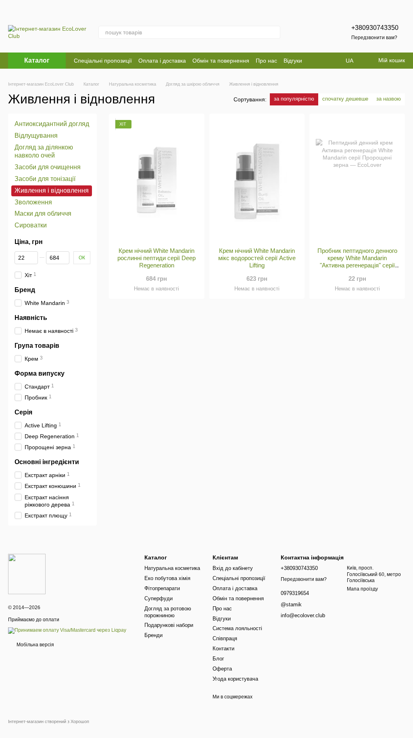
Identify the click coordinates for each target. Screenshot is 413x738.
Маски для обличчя (43, 213)
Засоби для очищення (48, 167)
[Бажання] (317, 32)
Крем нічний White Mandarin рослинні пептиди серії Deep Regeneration (156, 258)
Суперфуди (158, 598)
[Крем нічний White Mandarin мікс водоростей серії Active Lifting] (257, 180)
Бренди (153, 635)
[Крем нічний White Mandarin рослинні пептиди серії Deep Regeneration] (156, 180)
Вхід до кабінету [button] (233, 568)
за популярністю (294, 99)
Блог (218, 659)
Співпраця (225, 638)
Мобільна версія (34, 645)
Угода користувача (235, 679)
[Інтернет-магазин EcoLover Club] (27, 573)
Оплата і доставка (162, 60)
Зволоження (33, 201)
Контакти (223, 648)
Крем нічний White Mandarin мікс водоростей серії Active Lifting (257, 258)
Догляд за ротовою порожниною (167, 612)
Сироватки (31, 225)
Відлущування (36, 135)
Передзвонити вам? (374, 37)
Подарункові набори (168, 625)
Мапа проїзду (362, 589)
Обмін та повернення (220, 60)
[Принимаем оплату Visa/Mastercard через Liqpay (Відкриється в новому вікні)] (67, 630)
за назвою (388, 99)
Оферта (222, 669)
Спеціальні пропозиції (103, 60)
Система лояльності (237, 628)
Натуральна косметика (172, 568)
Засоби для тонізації (45, 178)
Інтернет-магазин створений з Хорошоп (48, 721)
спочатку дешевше (345, 99)
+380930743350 (374, 27)
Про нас (266, 60)
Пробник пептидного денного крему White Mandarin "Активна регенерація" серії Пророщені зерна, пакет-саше (357, 261)
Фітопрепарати (162, 588)
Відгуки (293, 60)
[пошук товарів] (273, 32)
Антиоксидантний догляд (52, 123)
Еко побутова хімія (167, 578)
